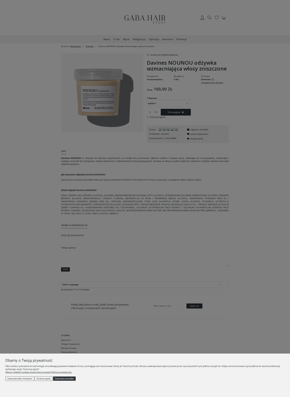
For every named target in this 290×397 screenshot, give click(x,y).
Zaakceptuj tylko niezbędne (19, 379)
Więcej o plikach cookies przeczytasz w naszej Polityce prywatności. (38, 372)
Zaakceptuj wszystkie (64, 379)
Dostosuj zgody (44, 379)
